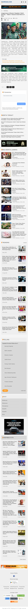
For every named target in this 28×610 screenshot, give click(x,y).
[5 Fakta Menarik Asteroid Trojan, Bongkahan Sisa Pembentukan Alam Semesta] (6, 208)
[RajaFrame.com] (14, 596)
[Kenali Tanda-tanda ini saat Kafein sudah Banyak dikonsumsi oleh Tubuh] (6, 173)
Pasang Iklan (22, 586)
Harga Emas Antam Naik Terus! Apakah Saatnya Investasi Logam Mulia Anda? (9, 328)
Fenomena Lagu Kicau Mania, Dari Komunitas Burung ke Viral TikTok (9, 279)
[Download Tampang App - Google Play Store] (14, 582)
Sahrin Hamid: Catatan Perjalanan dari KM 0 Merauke (10, 492)
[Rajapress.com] (14, 599)
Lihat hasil (23, 390)
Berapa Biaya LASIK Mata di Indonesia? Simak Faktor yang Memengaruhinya (9, 248)
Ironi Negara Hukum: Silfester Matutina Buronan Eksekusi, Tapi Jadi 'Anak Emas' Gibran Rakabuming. (10, 482)
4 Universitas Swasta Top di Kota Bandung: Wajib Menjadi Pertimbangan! (19, 198)
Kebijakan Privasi (13, 588)
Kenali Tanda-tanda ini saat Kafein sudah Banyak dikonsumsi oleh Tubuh (19, 172)
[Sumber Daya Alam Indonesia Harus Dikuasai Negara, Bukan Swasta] (21, 532)
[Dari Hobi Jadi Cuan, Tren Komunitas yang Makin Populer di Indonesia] (22, 269)
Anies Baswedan (8, 386)
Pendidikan (14, 200)
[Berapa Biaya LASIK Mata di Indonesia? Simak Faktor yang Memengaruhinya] (22, 248)
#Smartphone (5, 406)
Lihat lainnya (23, 559)
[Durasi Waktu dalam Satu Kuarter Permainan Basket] (6, 182)
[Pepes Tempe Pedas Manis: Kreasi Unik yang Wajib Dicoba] (6, 225)
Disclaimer (6, 588)
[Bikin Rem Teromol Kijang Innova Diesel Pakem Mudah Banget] (6, 190)
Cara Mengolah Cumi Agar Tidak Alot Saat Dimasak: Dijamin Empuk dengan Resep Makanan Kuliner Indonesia (19, 233)
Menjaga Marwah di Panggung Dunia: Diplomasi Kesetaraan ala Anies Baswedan (10, 463)
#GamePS (4, 411)
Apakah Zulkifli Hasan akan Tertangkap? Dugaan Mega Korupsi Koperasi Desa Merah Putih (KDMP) (10, 453)
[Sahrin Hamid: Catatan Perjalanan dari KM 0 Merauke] (21, 492)
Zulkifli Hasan (8, 359)
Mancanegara (15, 157)
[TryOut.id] (14, 602)
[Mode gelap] (23, 2)
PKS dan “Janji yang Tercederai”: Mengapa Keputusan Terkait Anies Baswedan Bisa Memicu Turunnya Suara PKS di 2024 (9, 513)
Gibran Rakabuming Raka (10, 372)
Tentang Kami (6, 586)
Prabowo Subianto (9, 381)
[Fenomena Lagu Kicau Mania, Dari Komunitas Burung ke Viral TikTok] (22, 279)
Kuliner (13, 227)
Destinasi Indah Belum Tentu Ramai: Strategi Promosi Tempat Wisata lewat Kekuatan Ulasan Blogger (10, 443)
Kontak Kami (21, 588)
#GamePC (4, 408)
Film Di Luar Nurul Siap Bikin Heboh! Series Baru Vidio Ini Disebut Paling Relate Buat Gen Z (10, 308)
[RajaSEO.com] (20, 599)
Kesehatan (14, 165)
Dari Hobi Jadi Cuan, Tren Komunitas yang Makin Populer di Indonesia (9, 269)
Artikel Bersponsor (14, 586)
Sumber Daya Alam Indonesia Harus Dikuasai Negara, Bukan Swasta (10, 532)
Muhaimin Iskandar (9, 355)
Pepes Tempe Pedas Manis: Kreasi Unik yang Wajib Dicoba (18, 224)
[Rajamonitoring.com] (7, 599)
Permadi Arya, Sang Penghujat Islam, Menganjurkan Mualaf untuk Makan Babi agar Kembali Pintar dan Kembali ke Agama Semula (10, 502)
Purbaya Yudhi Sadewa (10, 364)
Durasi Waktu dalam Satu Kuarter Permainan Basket (18, 181)
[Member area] (21, 2)
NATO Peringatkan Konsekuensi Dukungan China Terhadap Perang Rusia (19, 216)
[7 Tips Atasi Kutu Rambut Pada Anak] (6, 164)
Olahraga (14, 182)
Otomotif (14, 192)
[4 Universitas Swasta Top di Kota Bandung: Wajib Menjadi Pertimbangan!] (6, 199)
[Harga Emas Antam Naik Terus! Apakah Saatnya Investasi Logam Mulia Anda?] (22, 328)
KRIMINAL (6, 10)
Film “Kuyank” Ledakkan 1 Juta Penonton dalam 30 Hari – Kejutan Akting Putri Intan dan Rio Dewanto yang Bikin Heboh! (9, 289)
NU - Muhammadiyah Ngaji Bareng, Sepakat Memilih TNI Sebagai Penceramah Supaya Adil (19, 154)
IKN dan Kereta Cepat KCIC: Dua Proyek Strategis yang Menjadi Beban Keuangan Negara (9, 542)
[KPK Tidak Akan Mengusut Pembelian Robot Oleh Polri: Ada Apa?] (21, 552)
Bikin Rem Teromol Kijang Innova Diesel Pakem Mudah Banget (19, 189)
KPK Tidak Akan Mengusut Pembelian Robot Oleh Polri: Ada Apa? (9, 552)
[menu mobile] (25, 2)
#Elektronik (4, 400)
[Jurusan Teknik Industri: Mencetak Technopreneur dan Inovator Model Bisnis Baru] (22, 298)
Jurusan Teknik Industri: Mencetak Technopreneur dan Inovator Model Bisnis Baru (9, 298)
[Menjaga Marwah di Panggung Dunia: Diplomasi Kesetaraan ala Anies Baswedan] (21, 462)
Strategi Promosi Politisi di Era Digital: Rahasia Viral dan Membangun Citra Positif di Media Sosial (10, 522)
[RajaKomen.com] (21, 596)
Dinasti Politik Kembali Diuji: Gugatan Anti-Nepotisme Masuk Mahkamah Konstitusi (10, 472)
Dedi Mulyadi (8, 368)
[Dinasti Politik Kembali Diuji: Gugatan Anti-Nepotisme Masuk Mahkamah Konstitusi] (21, 472)
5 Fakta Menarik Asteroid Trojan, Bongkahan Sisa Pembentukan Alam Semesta (19, 207)
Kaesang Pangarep (9, 346)
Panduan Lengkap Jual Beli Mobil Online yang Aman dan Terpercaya (9, 318)
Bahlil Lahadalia (8, 350)
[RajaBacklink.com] (7, 596)
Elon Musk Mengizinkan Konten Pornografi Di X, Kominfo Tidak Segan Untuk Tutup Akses (12, 136)
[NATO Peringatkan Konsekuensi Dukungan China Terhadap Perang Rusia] (6, 217)
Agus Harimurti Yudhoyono (10, 377)
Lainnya (25, 242)
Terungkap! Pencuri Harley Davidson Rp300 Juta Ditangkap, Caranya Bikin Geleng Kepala (12, 119)
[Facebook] (14, 576)
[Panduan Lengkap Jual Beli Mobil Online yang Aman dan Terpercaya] (22, 318)
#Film (3, 414)
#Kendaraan (4, 403)
